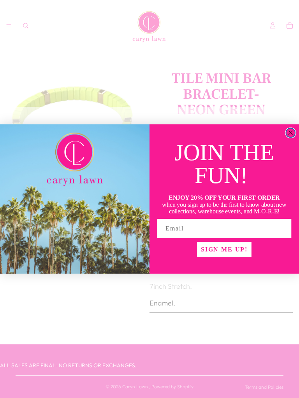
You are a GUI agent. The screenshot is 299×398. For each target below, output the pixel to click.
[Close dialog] (290, 133)
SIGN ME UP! (224, 249)
